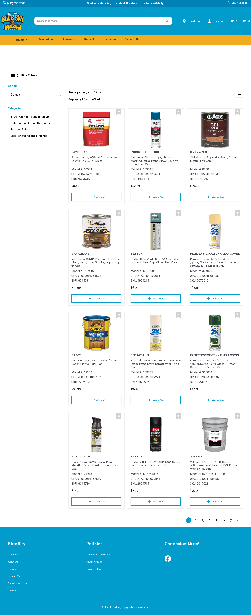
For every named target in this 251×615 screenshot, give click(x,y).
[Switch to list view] (239, 93)
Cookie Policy (93, 568)
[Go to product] (96, 130)
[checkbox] (14, 75)
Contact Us (14, 590)
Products (13, 554)
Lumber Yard (15, 576)
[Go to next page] (237, 520)
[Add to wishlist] (118, 112)
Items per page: (79, 92)
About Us (13, 561)
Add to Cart (99, 197)
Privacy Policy (94, 561)
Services (12, 568)
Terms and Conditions (98, 554)
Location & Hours (17, 583)
